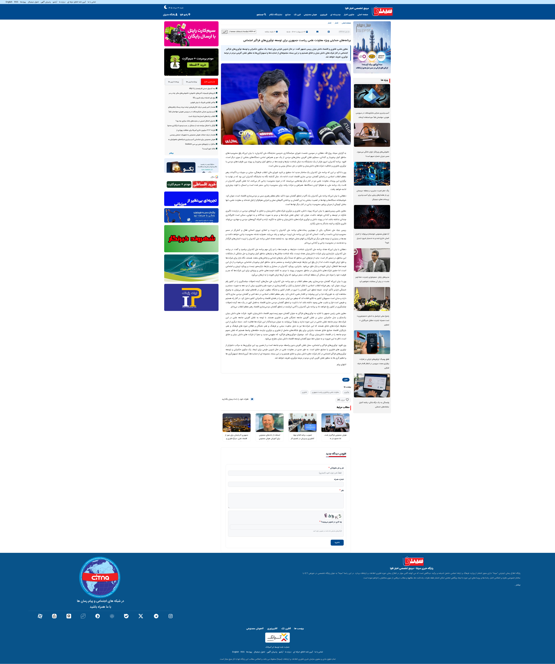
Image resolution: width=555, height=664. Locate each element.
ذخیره (337, 542)
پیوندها (23, 2)
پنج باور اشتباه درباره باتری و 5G (204, 97)
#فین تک (286, 629)
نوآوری (346, 392)
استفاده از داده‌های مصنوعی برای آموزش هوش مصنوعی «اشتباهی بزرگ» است (269, 439)
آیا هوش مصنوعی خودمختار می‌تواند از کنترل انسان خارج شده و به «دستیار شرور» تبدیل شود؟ (372, 238)
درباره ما (62, 2)
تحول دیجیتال (33, 2)
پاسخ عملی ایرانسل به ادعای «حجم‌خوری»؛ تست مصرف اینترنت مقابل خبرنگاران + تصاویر (373, 320)
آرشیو (55, 2)
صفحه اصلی (362, 14)
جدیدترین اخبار (209, 81)
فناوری (304, 392)
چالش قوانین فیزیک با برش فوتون (202, 102)
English (9, 2)
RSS (16, 2)
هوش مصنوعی (310, 14)
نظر (342, 490)
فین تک (297, 14)
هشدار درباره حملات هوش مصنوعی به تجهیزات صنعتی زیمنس (192, 134)
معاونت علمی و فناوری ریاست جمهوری (325, 392)
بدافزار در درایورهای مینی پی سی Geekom (200, 144)
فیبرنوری (323, 14)
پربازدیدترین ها (191, 81)
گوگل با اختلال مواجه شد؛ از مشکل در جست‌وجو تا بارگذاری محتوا (191, 125)
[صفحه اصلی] (382, 11)
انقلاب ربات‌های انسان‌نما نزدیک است (201, 116)
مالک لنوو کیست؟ (208, 148)
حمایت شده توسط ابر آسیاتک (277, 647)
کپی (224, 31)
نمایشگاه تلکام (275, 14)
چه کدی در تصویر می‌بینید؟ (331, 522)
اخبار (336, 22)
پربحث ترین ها (173, 81)
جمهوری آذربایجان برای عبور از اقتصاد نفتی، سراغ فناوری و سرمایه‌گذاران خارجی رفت (236, 439)
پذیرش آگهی (46, 2)
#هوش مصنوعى (255, 629)
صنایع (288, 14)
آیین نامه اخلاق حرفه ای (76, 2)
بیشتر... (517, 585)
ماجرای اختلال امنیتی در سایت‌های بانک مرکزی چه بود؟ (195, 121)
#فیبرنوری (272, 629)
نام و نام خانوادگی (337, 468)
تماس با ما (92, 2)
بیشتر (171, 153)
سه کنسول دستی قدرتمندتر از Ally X (202, 88)
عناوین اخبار (349, 14)
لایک (342, 400)
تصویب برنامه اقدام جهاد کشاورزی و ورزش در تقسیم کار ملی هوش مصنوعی (302, 439)
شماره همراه (339, 479)
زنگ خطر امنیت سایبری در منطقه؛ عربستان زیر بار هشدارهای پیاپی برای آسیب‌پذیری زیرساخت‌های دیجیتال (373, 195)
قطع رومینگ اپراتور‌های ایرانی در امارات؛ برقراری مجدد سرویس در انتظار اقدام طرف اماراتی (373, 364)
